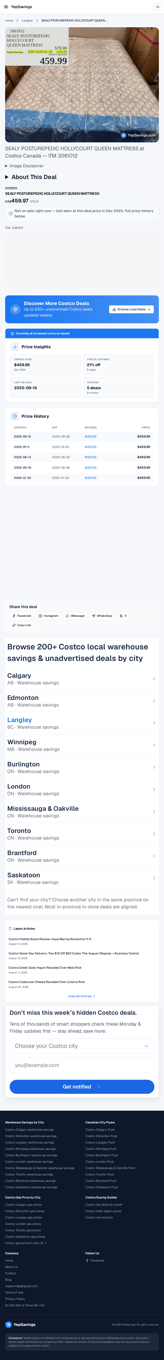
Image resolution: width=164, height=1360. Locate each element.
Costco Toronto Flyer (99, 1174)
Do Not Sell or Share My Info (25, 1305)
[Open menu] (6, 7)
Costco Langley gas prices (23, 1217)
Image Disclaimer (27, 166)
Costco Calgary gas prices (23, 1205)
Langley (27, 20)
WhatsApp (104, 616)
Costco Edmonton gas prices (24, 1211)
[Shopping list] (157, 7)
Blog (8, 1280)
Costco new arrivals (99, 1217)
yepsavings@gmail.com (21, 1286)
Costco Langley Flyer (100, 1142)
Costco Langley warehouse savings (29, 1142)
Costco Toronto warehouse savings (29, 1174)
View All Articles (80, 996)
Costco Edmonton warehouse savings (31, 1136)
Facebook (24, 616)
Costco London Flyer (99, 1161)
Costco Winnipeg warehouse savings (30, 1149)
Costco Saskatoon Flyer (101, 1187)
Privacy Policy (15, 1299)
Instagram (51, 616)
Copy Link (24, 625)
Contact (10, 1273)
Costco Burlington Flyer (101, 1155)
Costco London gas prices (23, 1224)
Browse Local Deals (132, 309)
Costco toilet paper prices (103, 1211)
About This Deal (34, 177)
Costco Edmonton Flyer (101, 1136)
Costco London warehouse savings (29, 1161)
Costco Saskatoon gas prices (25, 1237)
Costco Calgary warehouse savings (29, 1130)
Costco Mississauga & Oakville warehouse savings (39, 1168)
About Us (11, 1267)
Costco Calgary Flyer (100, 1130)
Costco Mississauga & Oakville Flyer (110, 1168)
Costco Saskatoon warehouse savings (31, 1187)
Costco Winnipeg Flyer (101, 1149)
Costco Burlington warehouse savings (31, 1155)
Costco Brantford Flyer (101, 1181)
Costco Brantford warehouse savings (30, 1181)
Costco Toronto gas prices (23, 1230)
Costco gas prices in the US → (26, 1243)
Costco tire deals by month (103, 1205)
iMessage (78, 616)
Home (9, 20)
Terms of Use (14, 1292)
